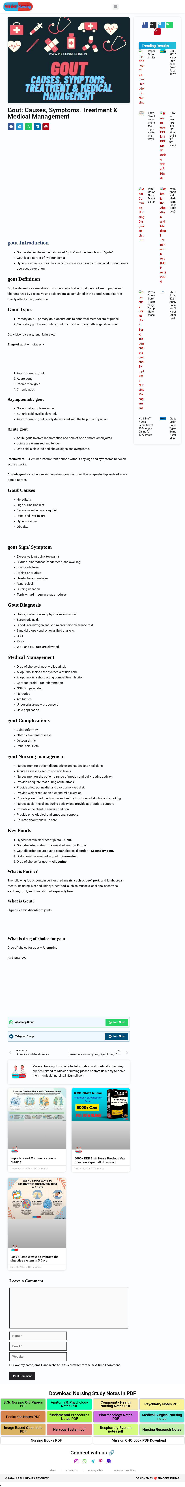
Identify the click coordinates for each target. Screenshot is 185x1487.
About (53, 1470)
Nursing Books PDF (46, 1440)
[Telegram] (161, 25)
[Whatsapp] (169, 25)
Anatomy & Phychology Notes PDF (69, 1404)
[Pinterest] (157, 31)
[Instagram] (153, 25)
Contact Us (72, 1470)
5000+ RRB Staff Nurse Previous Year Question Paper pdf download (100, 1160)
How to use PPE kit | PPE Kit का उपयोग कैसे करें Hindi (172, 129)
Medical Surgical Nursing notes (162, 1417)
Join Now (119, 1022)
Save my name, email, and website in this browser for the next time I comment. (67, 1365)
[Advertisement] (69, 160)
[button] (116, 7)
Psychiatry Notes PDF (161, 1404)
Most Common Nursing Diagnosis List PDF (154, 195)
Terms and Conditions (124, 1470)
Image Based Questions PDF (23, 1429)
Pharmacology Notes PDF (115, 1417)
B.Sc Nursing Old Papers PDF (23, 1404)
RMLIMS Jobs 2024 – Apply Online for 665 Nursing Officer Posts (174, 305)
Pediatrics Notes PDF (23, 1417)
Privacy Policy (95, 1470)
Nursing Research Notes (161, 1429)
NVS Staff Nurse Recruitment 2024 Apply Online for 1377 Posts (146, 426)
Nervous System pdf (69, 1429)
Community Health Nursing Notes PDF (115, 1404)
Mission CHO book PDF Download (139, 1440)
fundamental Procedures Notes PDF (69, 1417)
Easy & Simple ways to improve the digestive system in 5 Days (34, 1258)
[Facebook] (145, 25)
